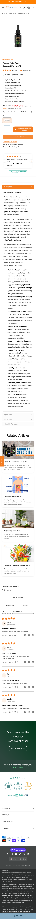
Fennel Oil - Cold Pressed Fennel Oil (18, 13)
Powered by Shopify (25, 865)
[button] (3, 7)
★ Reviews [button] (2, 461)
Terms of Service (14, 909)
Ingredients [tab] (8, 415)
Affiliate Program (17, 911)
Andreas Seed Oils (7, 59)
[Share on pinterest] (33, 635)
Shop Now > (24, 2)
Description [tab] (8, 187)
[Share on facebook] (25, 635)
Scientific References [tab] (11, 424)
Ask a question (18, 597)
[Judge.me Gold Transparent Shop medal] (28, 786)
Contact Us (26, 911)
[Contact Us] (28, 7)
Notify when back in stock (24, 129)
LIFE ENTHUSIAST (14, 865)
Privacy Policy (23, 909)
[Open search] (4, 612)
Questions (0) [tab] (26, 605)
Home (5, 13)
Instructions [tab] (8, 419)
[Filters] (9, 612)
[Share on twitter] (29, 635)
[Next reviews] (31, 161)
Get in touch (16, 749)
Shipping (5, 108)
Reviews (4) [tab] (10, 605)
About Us (5, 909)
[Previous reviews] (4, 161)
